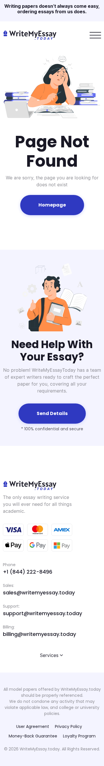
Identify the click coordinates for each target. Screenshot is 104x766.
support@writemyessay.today (42, 613)
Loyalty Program (79, 736)
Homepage (52, 205)
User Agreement (32, 726)
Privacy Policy (68, 726)
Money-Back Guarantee (33, 736)
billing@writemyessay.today (39, 634)
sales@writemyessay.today (39, 592)
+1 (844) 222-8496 (27, 571)
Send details (52, 413)
